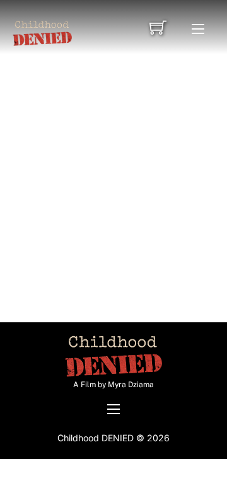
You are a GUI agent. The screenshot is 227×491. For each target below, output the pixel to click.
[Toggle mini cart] (157, 27)
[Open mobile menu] (198, 29)
